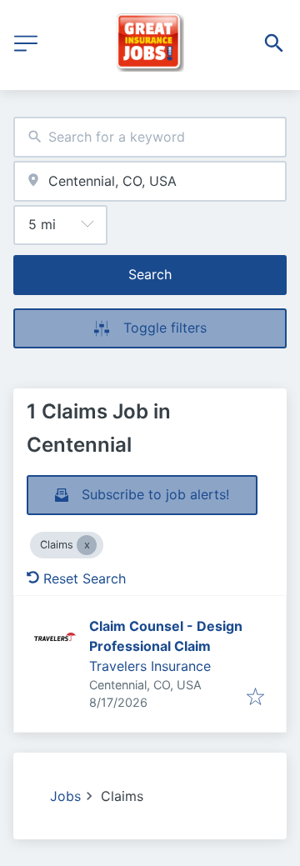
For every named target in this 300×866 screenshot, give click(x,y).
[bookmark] (255, 697)
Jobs (65, 796)
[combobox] (150, 137)
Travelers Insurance (150, 666)
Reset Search (84, 578)
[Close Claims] (87, 545)
